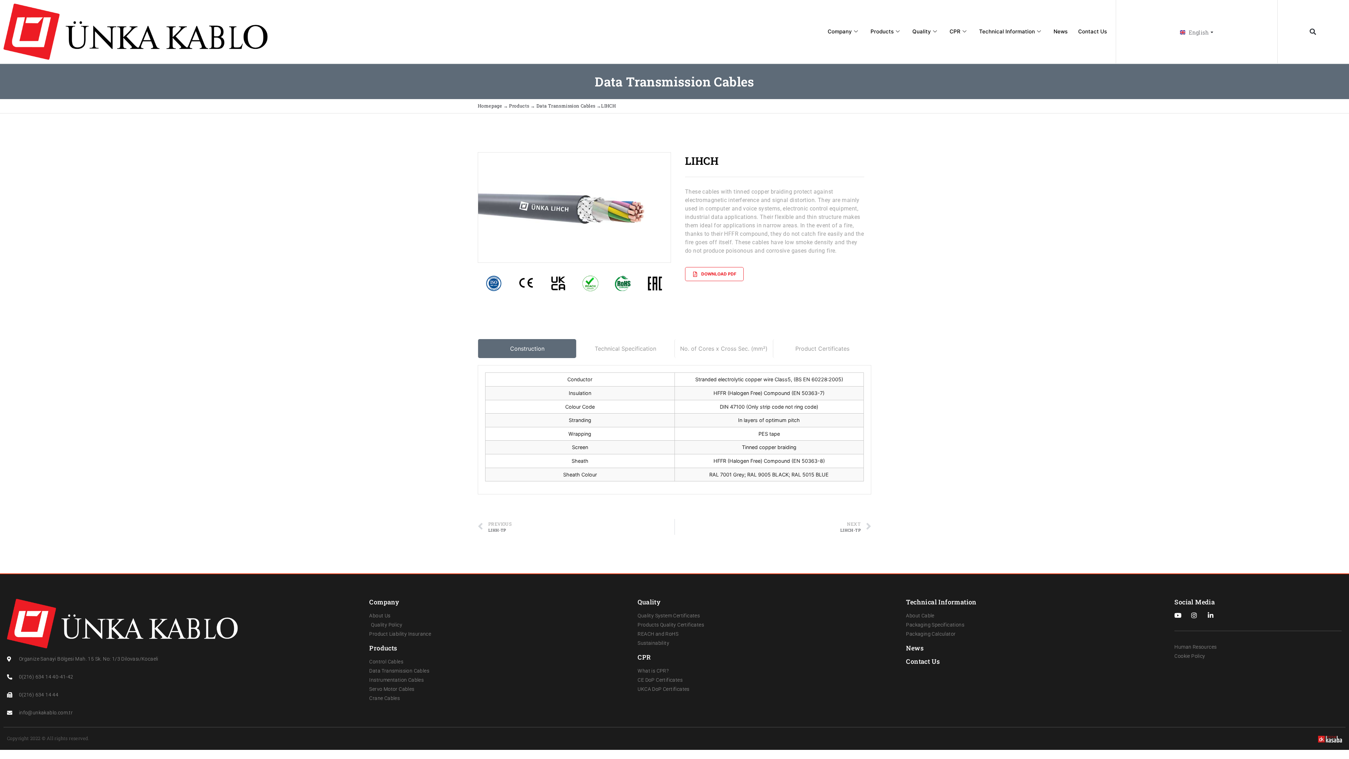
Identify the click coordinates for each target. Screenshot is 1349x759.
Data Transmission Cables (565, 106)
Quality (921, 31)
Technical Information (1007, 31)
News (1061, 31)
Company (840, 31)
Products (882, 31)
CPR (955, 31)
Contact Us (1092, 31)
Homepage (490, 106)
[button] (1313, 32)
